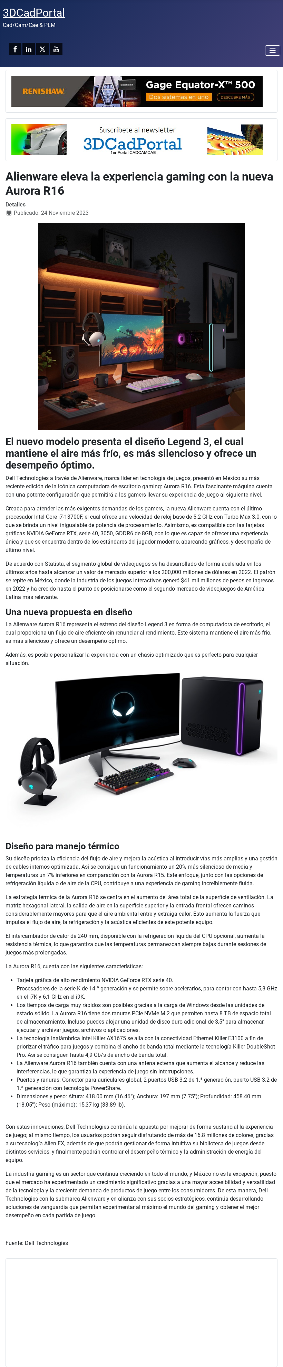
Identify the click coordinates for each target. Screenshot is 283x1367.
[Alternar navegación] (272, 50)
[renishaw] (137, 90)
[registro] (137, 139)
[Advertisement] (141, 1312)
